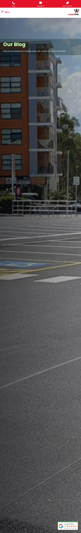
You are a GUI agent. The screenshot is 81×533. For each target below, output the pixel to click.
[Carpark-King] (74, 12)
